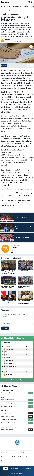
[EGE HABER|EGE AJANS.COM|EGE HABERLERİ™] (17, 442)
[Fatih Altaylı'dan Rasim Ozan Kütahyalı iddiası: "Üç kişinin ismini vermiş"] (8, 265)
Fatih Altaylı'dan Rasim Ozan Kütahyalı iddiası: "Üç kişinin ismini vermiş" (8, 272)
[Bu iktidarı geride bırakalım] (25, 265)
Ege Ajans (5, 2)
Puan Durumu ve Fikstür (9, 457)
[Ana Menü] (31, 2)
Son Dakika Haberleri (8, 461)
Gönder (5, 328)
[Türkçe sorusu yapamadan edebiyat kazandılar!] (17, 53)
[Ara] (29, 2)
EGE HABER (17, 6)
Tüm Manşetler (24, 457)
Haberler (3, 11)
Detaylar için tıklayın (17, 380)
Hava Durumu (6, 452)
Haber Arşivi (23, 461)
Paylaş (5, 65)
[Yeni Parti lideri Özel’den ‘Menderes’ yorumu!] (8, 295)
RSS (6, 468)
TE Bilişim (21, 473)
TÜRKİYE (25, 6)
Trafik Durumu (23, 452)
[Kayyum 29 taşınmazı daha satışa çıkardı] (8, 280)
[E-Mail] (12, 251)
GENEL (9, 6)
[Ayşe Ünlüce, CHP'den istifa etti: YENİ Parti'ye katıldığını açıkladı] (25, 295)
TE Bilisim (14, 247)
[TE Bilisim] (5, 248)
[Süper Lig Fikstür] (32, 386)
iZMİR (3, 6)
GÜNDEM (10, 11)
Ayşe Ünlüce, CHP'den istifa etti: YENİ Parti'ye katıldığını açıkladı (24, 302)
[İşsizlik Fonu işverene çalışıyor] (25, 280)
